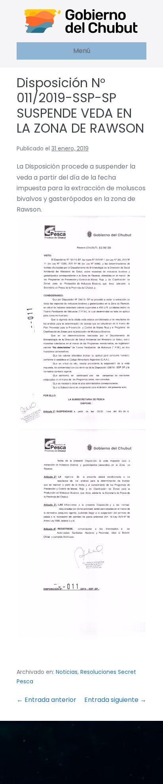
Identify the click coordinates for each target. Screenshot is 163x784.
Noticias (67, 672)
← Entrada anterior (46, 699)
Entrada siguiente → (115, 699)
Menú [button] (81, 50)
